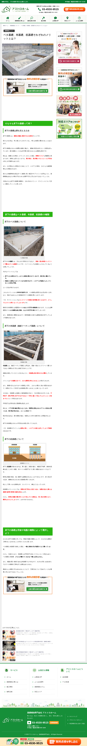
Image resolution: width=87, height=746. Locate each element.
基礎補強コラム (40, 687)
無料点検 (9, 692)
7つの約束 (65, 682)
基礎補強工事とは (12, 682)
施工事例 (9, 687)
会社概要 (65, 677)
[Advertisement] (28, 108)
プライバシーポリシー (75, 720)
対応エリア (38, 692)
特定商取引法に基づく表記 (77, 723)
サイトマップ (73, 716)
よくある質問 (39, 682)
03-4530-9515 (50, 9)
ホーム (9, 677)
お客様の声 (38, 677)
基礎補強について (9, 30)
